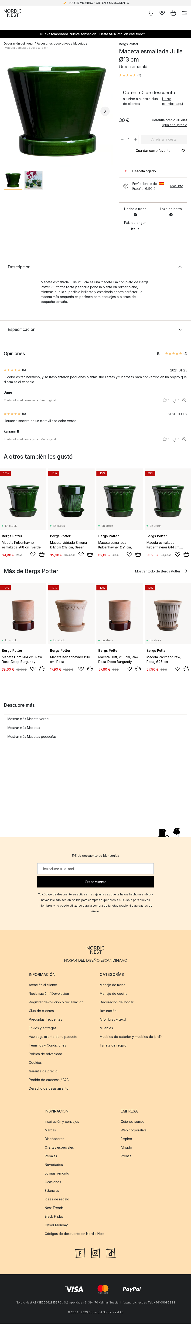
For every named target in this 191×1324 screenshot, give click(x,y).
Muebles (106, 1028)
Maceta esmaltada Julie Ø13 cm (26, 47)
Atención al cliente (43, 985)
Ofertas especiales (59, 1148)
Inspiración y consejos (62, 1122)
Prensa (126, 1156)
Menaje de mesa (112, 985)
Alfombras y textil (113, 1019)
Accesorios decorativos (53, 43)
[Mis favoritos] (162, 13)
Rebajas (51, 1156)
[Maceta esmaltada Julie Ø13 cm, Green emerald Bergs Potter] (56, 110)
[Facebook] (80, 1253)
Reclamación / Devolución (49, 993)
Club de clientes (41, 1011)
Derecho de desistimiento (48, 1088)
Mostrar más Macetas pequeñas (32, 736)
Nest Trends (54, 1208)
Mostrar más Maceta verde (28, 719)
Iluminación (108, 1011)
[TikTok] (111, 1253)
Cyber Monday (56, 1225)
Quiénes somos (132, 1122)
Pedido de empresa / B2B (49, 1080)
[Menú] (184, 13)
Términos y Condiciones (47, 1045)
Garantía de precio (43, 1071)
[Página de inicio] (12, 13)
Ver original (48, 400)
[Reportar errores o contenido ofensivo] (184, 400)
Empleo (126, 1139)
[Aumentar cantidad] (135, 139)
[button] (130, 75)
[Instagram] (95, 1253)
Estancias (52, 1191)
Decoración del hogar (19, 43)
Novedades (54, 1165)
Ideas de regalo (57, 1199)
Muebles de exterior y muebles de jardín (131, 1037)
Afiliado (126, 1148)
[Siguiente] (105, 111)
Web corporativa (134, 1130)
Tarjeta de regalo (113, 1045)
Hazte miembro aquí (172, 101)
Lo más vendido (57, 1173)
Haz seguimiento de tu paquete (53, 1037)
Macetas (79, 43)
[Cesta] (173, 13)
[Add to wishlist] (33, 554)
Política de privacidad (45, 1054)
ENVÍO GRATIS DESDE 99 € (99, 2)
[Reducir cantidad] (122, 139)
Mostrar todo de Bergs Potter (157, 571)
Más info (176, 186)
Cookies (35, 1062)
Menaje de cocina (113, 993)
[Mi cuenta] (151, 13)
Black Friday (54, 1217)
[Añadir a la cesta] (41, 554)
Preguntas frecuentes (45, 1019)
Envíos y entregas (42, 1028)
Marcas (50, 1130)
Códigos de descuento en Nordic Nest (74, 1234)
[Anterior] (8, 111)
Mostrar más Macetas (23, 728)
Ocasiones (53, 1182)
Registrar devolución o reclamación (56, 1002)
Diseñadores (54, 1139)
